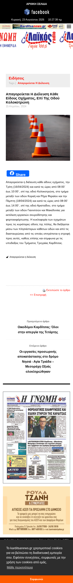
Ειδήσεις (16, 78)
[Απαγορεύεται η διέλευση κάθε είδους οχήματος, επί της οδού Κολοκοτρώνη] (38, 138)
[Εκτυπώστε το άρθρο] (44, 290)
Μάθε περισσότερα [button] (20, 567)
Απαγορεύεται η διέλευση (33, 83)
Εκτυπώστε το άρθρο (58, 290)
